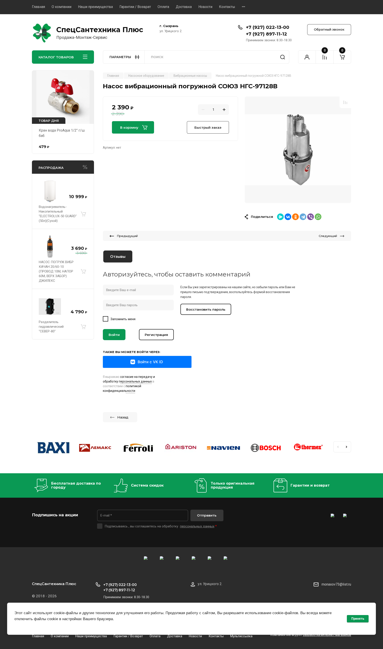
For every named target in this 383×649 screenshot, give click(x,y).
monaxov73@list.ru (336, 584)
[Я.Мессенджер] (280, 216)
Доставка (184, 7)
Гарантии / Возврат (135, 7)
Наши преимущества (95, 7)
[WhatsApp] (318, 216)
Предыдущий (127, 236)
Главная (38, 7)
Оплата (163, 7)
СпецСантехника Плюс (99, 29)
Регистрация (156, 335)
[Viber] (310, 216)
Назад (122, 417)
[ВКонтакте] (288, 216)
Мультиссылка (241, 636)
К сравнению (345, 102)
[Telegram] (303, 216)
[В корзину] (83, 214)
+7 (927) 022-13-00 (267, 27)
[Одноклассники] (295, 216)
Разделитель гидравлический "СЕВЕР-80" (51, 326)
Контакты (227, 7)
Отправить (207, 515)
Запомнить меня (122, 319)
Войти (114, 335)
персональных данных (197, 526)
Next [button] (346, 446)
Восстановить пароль (205, 309)
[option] (298, 150)
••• (243, 7)
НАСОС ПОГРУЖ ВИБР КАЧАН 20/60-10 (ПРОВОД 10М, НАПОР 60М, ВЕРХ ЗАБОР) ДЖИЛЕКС (56, 271)
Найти (282, 57)
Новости (205, 7)
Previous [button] (337, 446)
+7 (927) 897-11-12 (266, 34)
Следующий (328, 236)
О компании (61, 7)
